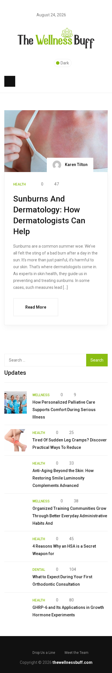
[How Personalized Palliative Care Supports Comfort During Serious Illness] (15, 402)
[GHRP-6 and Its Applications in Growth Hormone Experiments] (15, 608)
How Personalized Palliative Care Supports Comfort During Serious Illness (64, 409)
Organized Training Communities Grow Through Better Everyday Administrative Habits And (69, 516)
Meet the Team (76, 653)
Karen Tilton (76, 164)
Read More (35, 307)
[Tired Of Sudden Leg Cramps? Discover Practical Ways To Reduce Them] (15, 440)
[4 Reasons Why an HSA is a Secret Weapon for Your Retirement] (15, 546)
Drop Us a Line (43, 653)
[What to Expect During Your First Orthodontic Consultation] (15, 577)
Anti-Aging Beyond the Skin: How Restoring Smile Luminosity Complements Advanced (63, 478)
